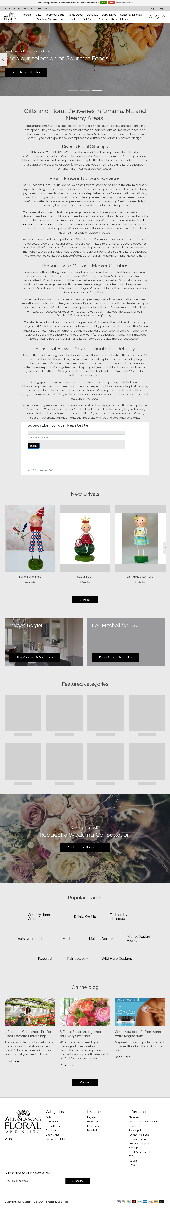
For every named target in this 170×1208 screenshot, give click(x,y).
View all (85, 599)
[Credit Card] (129, 1201)
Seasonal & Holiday (131, 14)
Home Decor (53, 1126)
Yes (103, 3)
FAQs (132, 1156)
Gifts (38, 14)
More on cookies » (124, 3)
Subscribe (78, 1180)
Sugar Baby (85, 576)
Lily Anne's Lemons (140, 576)
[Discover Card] (150, 1201)
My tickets (93, 1126)
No (111, 3)
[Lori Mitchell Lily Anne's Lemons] (140, 538)
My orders (92, 1121)
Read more (12, 1061)
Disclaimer (134, 1126)
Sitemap (133, 1147)
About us (134, 1117)
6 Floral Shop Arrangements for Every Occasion (82, 1034)
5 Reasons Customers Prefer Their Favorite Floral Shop (28, 1034)
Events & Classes (47, 19)
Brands (103, 19)
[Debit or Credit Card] (161, 1201)
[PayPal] (156, 1201)
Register (91, 1117)
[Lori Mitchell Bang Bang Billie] (30, 538)
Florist (132, 1164)
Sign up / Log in (158, 8)
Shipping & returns (139, 1139)
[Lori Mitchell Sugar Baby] (85, 538)
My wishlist (93, 1130)
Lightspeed (63, 1202)
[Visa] (139, 1201)
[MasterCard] (134, 1201)
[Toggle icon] (150, 17)
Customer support (139, 1143)
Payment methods (139, 1134)
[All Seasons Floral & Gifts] (11, 17)
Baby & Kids (109, 14)
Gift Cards (89, 19)
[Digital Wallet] (121, 1201)
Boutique (92, 14)
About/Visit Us (70, 19)
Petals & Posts (120, 19)
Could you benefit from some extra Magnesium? (138, 1034)
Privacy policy (136, 1130)
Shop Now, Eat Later (26, 72)
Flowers (27, 14)
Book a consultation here (85, 847)
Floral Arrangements (140, 1152)
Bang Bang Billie (29, 576)
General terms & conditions (144, 1121)
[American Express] (145, 1201)
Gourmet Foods (55, 1121)
